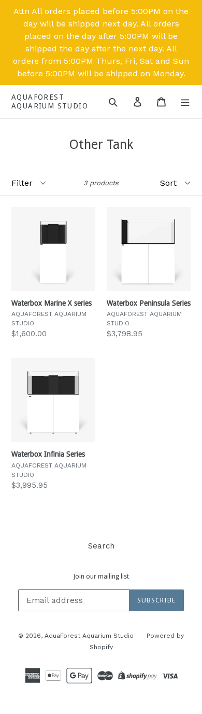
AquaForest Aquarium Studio (49, 101)
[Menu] (185, 101)
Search (101, 546)
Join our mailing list (101, 576)
